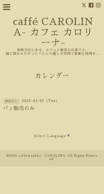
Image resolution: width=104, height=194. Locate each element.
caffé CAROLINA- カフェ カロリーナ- (53, 32)
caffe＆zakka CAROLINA (41, 155)
